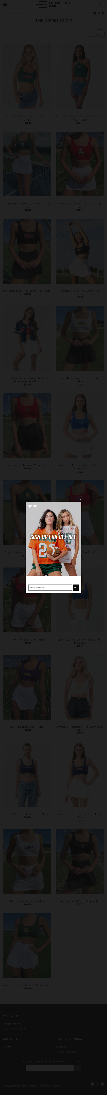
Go (75, 587)
